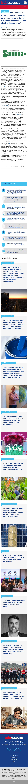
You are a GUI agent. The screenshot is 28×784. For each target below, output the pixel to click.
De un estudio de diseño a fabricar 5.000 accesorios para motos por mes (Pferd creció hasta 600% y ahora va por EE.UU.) (15, 245)
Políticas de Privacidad (19, 770)
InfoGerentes (7, 596)
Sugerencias (14, 755)
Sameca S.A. (4, 28)
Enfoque (5, 11)
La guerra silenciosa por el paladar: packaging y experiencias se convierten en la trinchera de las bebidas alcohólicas (16, 226)
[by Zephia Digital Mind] (14, 782)
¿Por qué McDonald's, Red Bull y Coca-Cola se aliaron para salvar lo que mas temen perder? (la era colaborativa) (16, 213)
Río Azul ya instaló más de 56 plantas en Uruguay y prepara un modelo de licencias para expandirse (16, 219)
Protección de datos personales (10, 772)
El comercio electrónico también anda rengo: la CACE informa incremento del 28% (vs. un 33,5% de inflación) (16, 251)
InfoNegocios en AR (9, 641)
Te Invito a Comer (8, 363)
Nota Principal (8, 263)
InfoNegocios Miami (9, 412)
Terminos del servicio (21, 776)
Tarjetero (14, 757)
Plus (5, 551)
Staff (14, 761)
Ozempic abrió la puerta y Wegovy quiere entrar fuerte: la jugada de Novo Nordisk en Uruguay (16, 232)
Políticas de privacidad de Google (9, 776)
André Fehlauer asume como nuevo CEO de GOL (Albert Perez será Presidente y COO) (16, 238)
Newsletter (14, 759)
